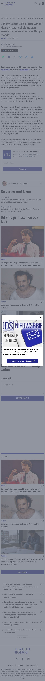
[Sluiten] (41, 317)
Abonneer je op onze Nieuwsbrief (22, 361)
